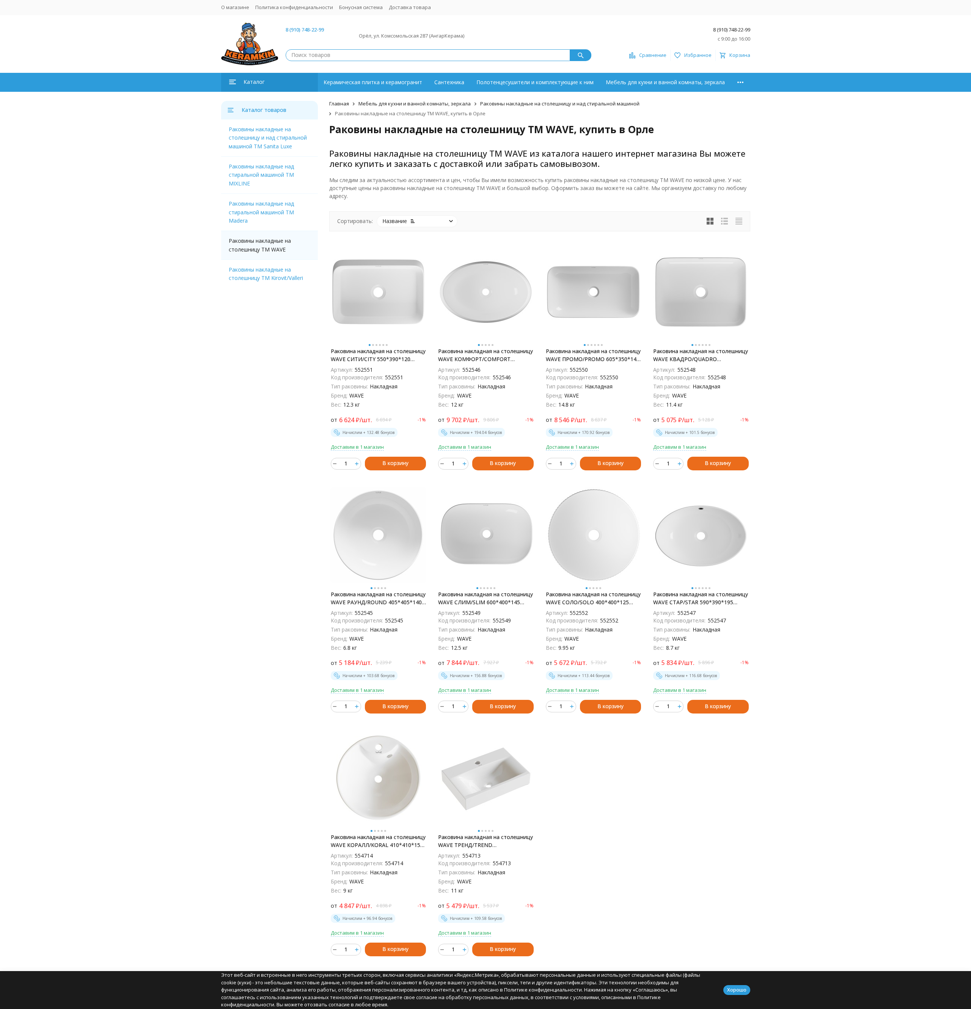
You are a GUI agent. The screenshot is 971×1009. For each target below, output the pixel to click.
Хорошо (736, 989)
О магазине (235, 7)
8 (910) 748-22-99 (305, 29)
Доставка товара (410, 7)
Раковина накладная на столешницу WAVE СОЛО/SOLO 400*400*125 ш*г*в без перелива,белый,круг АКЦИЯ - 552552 (593, 598)
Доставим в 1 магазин (357, 446)
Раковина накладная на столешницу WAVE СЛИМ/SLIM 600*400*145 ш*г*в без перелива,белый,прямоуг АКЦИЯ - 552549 (485, 598)
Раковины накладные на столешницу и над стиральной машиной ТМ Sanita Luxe (268, 138)
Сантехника (449, 82)
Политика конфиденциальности (294, 7)
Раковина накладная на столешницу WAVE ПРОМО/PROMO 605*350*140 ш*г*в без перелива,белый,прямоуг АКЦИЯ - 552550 (593, 355)
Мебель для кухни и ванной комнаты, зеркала (665, 82)
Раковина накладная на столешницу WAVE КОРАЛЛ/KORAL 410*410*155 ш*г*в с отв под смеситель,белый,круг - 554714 (378, 841)
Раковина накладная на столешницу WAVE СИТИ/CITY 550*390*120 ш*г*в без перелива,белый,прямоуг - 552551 (378, 355)
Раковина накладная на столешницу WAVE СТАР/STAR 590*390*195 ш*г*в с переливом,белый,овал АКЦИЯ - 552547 (700, 598)
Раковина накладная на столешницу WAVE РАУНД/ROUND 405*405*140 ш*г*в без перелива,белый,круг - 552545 (378, 598)
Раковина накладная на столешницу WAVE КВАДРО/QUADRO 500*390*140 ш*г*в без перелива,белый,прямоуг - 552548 (700, 355)
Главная (339, 103)
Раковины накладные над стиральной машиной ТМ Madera (261, 212)
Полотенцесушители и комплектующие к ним (535, 82)
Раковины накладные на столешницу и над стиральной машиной (559, 103)
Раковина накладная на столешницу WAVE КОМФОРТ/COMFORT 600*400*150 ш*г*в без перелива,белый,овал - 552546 (485, 355)
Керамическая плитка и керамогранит (373, 82)
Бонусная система (361, 7)
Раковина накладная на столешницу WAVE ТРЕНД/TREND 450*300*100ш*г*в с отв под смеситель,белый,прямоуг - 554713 (485, 841)
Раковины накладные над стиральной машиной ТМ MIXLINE (261, 175)
